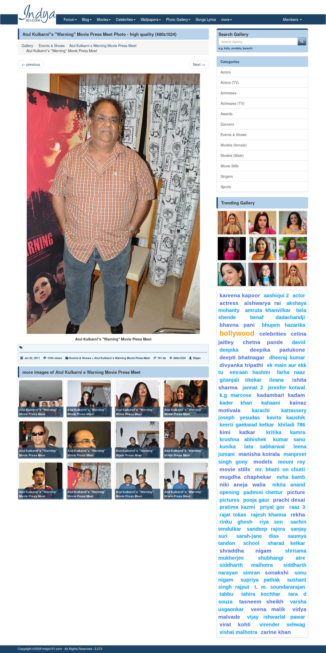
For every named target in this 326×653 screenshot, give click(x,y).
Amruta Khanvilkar (268, 310)
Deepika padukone (277, 350)
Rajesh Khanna (268, 514)
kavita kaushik (286, 417)
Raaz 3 (297, 507)
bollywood (237, 333)
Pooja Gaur (256, 500)
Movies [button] (102, 19)
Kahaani (270, 403)
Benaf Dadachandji (277, 317)
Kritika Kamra (285, 432)
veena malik (268, 609)
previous (31, 64)
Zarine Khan (276, 632)
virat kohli (235, 624)
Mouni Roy (291, 462)
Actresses (228, 92)
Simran (251, 572)
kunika (228, 446)
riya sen (274, 522)
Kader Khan (236, 403)
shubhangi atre (281, 558)
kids (227, 48)
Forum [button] (69, 19)
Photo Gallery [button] (177, 19)
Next (199, 64)
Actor (299, 295)
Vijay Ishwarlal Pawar (276, 617)
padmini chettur (263, 492)
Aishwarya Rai (262, 303)
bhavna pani (237, 325)
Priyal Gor (272, 507)
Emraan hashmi (250, 372)
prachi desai (289, 500)
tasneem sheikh (261, 601)
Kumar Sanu (289, 439)
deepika (229, 350)
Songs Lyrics (206, 19)
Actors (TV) (230, 82)
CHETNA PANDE (263, 342)
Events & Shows (52, 45)
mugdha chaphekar (245, 477)
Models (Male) (232, 155)
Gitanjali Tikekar (241, 380)
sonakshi (278, 572)
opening (229, 492)
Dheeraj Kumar (287, 357)
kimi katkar (237, 432)
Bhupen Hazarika (283, 325)
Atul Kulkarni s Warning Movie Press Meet (103, 45)
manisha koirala (259, 454)
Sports (226, 186)
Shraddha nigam (245, 551)
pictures (229, 500)
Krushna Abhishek (243, 439)
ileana (279, 380)
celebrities (272, 334)
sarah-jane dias (257, 536)
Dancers (227, 124)
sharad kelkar (286, 543)
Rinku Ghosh (236, 522)
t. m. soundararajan (279, 587)
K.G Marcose (235, 395)
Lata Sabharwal (264, 446)
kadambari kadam (281, 395)
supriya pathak (260, 580)
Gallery (27, 45)
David (298, 342)
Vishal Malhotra (238, 632)
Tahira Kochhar (261, 594)
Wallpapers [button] (149, 19)
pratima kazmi (237, 507)
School (251, 543)
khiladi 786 (291, 424)
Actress (229, 303)
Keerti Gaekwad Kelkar (247, 424)
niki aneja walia (243, 484)
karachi (247, 48)
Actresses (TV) (232, 103)
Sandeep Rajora (266, 529)
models (236, 48)
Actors (226, 72)
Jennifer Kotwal (286, 387)
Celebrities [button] (124, 19)
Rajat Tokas (233, 514)
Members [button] (291, 19)
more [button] (225, 19)
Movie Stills (230, 165)
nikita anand (288, 484)
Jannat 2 (252, 387)
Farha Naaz (291, 372)
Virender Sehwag (282, 624)
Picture (296, 492)
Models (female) (234, 144)
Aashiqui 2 (276, 295)
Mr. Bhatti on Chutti (280, 469)
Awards (227, 113)
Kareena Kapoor (240, 295)
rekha (298, 514)
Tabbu (226, 594)
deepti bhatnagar (242, 357)
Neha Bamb (291, 477)
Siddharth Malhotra (246, 565)
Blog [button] (85, 19)
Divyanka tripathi (241, 365)
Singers (227, 176)
